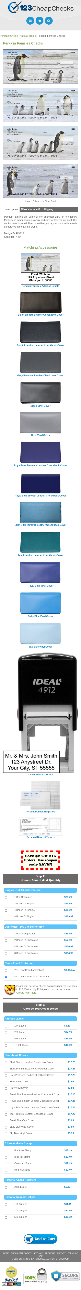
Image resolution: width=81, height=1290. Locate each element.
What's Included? (30, 209)
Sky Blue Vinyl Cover (21, 1133)
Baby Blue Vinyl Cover (22, 1126)
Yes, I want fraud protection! (29, 970)
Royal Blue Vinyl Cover (22, 1120)
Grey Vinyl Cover (19, 1088)
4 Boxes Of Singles (24, 910)
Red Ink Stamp (22, 1169)
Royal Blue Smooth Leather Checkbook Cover (34, 1101)
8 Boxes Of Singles (24, 916)
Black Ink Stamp (22, 1150)
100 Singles (20, 1204)
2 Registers (20, 1187)
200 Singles (20, 1210)
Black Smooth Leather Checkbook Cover (31, 1062)
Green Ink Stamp (23, 1163)
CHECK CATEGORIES (21, 1253)
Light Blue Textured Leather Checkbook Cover (34, 1107)
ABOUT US (50, 1253)
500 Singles (20, 1217)
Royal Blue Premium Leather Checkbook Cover (35, 1094)
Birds (33, 36)
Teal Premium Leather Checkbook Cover (31, 1114)
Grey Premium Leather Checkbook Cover (32, 1075)
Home (6, 1253)
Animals (24, 36)
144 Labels (20, 1025)
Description (11, 209)
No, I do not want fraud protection (32, 976)
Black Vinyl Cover (19, 1081)
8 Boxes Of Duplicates (26, 953)
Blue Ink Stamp (22, 1157)
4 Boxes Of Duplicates (26, 946)
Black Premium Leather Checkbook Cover (32, 1068)
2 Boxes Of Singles (24, 903)
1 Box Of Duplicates (24, 933)
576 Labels (20, 1038)
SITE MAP (38, 1253)
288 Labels (20, 1032)
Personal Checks (9, 36)
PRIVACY (61, 1253)
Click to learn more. (26, 992)
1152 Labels (21, 1045)
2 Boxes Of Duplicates (26, 940)
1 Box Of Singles (23, 897)
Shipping (48, 209)
